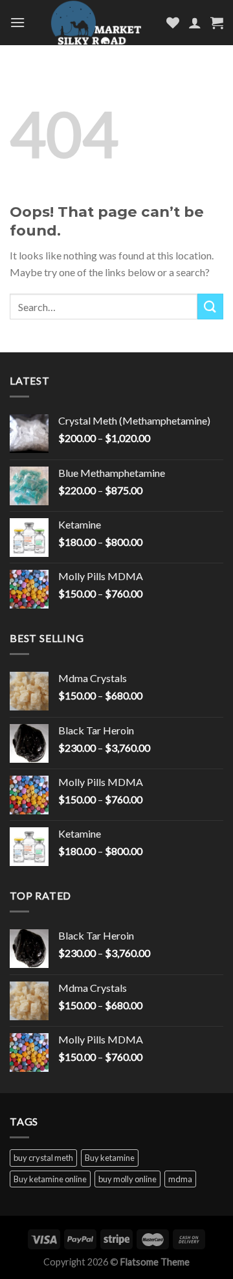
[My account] (194, 22)
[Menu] (17, 22)
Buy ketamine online (50, 1179)
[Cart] (216, 22)
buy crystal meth (43, 1158)
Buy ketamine (110, 1158)
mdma (180, 1179)
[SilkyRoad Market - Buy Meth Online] (96, 22)
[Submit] (210, 306)
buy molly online (127, 1179)
